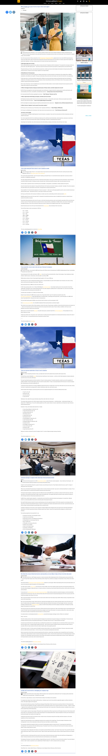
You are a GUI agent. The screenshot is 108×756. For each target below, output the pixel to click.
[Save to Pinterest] (35, 232)
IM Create (24, 10)
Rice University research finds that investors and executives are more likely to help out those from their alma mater (46, 574)
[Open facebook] (77, 1)
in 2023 (65, 193)
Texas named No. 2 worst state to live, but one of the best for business (36, 267)
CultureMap (40, 229)
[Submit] (89, 1)
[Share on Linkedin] (29, 232)
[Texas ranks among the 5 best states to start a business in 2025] (47, 145)
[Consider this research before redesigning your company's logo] (47, 670)
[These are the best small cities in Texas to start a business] (47, 347)
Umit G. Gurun (33, 586)
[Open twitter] (80, 1)
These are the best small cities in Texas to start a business (34, 370)
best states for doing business (26, 296)
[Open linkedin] (86, 1)
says (40, 274)
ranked (35, 376)
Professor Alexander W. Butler (39, 582)
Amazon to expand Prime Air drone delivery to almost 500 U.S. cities (90, 80)
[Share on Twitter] (26, 232)
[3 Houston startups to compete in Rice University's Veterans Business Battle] (47, 458)
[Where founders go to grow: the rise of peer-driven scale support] (47, 32)
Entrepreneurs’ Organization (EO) (46, 57)
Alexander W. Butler (24, 644)
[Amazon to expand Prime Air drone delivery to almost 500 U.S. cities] (84, 72)
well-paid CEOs (40, 614)
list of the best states (46, 286)
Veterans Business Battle (41, 480)
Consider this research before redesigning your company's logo (34, 690)
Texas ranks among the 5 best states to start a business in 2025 (35, 168)
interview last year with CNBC (28, 302)
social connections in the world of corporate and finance (37, 592)
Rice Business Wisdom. (37, 641)
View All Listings (88, 115)
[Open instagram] (83, 1)
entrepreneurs (46, 205)
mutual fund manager (35, 604)
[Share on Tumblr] (32, 232)
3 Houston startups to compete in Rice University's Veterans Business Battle (37, 477)
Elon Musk (35, 310)
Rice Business (31, 582)
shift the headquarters (59, 310)
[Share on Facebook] (22, 232)
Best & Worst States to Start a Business (38, 173)
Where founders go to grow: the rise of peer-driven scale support (35, 6)
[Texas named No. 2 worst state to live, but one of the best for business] (47, 250)
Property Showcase (84, 63)
